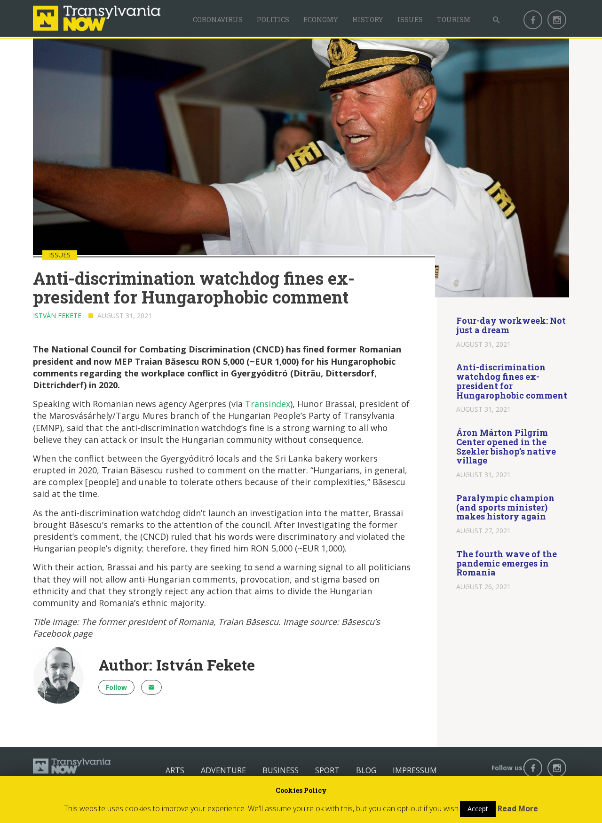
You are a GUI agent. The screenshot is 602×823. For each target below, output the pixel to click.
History (367, 19)
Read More (518, 808)
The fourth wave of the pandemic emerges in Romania (506, 563)
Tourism (453, 19)
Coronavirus (218, 19)
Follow (116, 687)
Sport (327, 770)
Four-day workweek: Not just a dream (511, 325)
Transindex (267, 403)
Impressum (415, 770)
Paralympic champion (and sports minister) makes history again (505, 507)
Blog (366, 770)
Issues (410, 19)
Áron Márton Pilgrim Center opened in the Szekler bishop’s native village (506, 446)
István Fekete (57, 315)
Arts (175, 770)
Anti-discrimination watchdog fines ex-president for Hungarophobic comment (511, 380)
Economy (320, 19)
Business (280, 770)
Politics (273, 19)
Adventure (223, 770)
